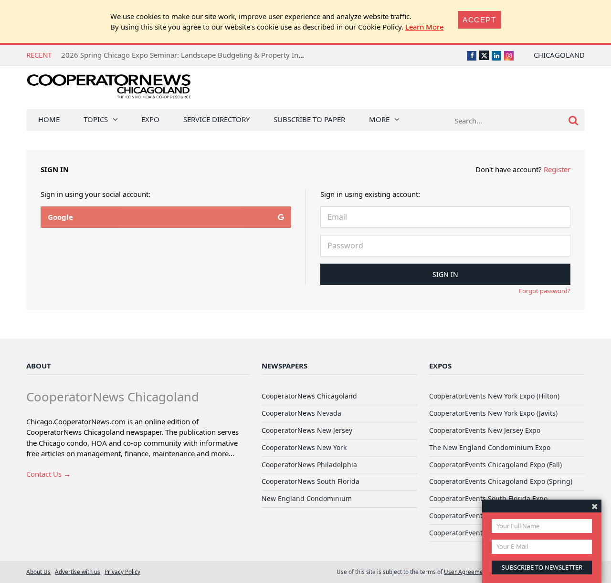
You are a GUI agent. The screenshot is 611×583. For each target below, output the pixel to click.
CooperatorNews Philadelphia (309, 464)
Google (60, 217)
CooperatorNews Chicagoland (309, 395)
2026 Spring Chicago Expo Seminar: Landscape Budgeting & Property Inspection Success (207, 55)
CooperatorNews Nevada (301, 413)
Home (49, 119)
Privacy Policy (122, 571)
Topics (96, 119)
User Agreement (466, 571)
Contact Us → (48, 474)
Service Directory (216, 119)
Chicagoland (559, 55)
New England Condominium (307, 498)
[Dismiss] (594, 506)
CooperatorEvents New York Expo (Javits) (493, 413)
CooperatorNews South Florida (310, 481)
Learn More (424, 26)
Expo (150, 119)
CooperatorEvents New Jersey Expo (484, 430)
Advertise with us (77, 571)
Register (557, 169)
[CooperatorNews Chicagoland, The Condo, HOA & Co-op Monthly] (108, 89)
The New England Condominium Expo (489, 447)
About (38, 365)
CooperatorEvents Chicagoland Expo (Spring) (500, 481)
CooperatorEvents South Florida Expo (488, 498)
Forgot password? (544, 290)
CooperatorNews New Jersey (307, 430)
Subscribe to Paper (309, 119)
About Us (38, 571)
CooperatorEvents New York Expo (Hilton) (494, 395)
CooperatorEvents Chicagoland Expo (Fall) (495, 464)
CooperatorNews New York (304, 447)
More (379, 119)
